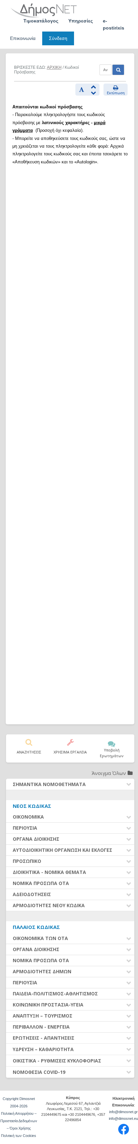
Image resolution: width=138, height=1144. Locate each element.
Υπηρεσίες (80, 20)
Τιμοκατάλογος (40, 20)
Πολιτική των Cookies (18, 1136)
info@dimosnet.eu (123, 1118)
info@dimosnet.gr (123, 1112)
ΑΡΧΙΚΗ (54, 67)
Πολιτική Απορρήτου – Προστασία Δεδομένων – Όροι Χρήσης (18, 1120)
